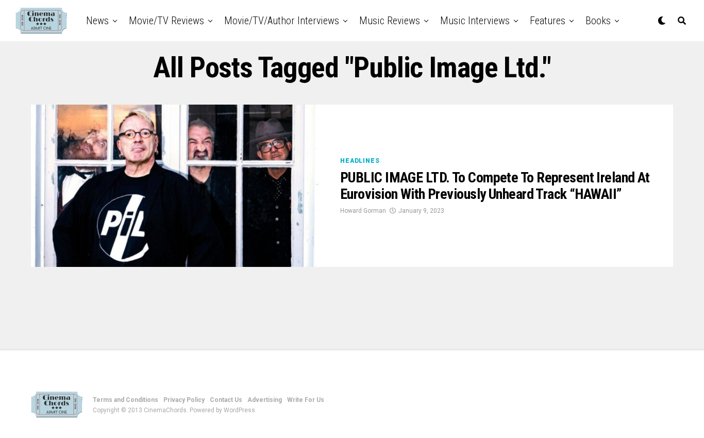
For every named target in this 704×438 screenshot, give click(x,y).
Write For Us (305, 399)
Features (547, 20)
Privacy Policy (184, 399)
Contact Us (226, 399)
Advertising (264, 399)
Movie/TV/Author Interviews (281, 20)
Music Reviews (389, 20)
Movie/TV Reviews (166, 20)
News (97, 20)
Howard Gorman (363, 210)
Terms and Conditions (125, 399)
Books (598, 20)
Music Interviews (475, 20)
